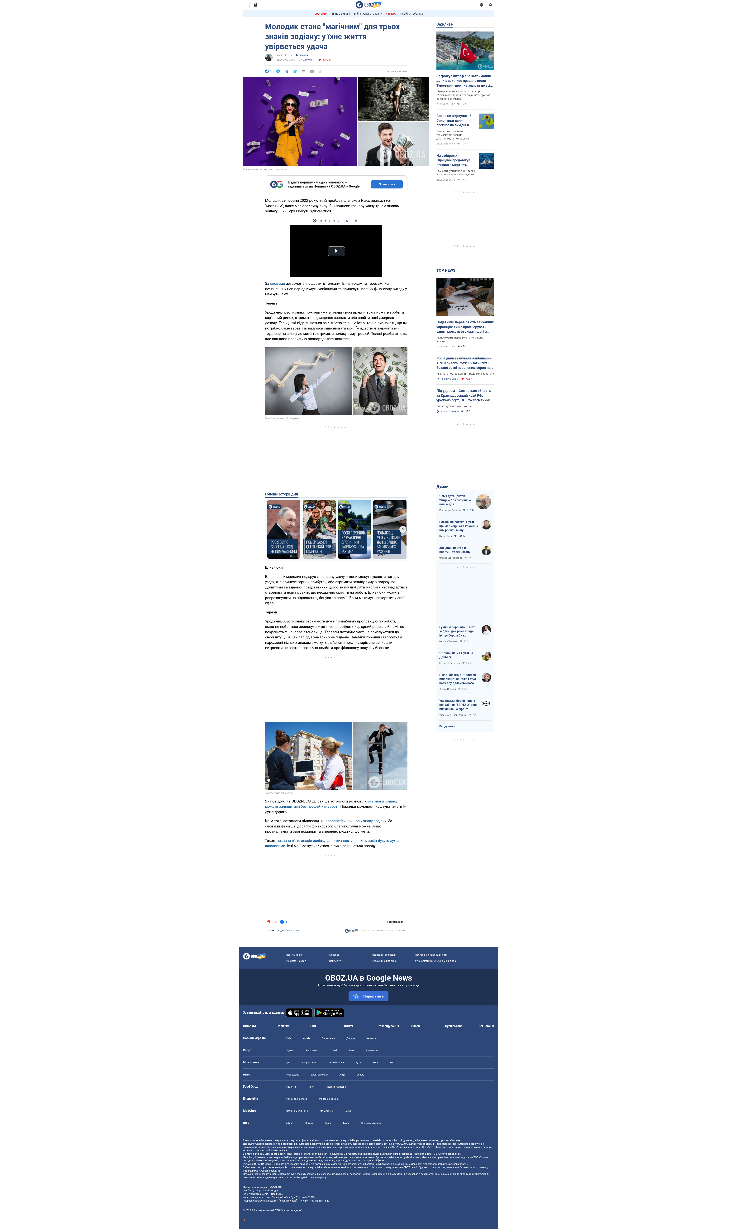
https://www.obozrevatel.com (369, 1140)
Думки (442, 486)
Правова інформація (384, 954)
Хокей (333, 1050)
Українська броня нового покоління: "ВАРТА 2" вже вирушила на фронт (458, 705)
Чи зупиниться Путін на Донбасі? (456, 655)
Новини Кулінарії (336, 1086)
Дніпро (350, 1038)
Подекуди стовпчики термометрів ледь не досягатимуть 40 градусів (452, 135)
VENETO (391, 13)
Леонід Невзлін (447, 689)
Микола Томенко (448, 641)
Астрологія (302, 55)
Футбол (290, 1050)
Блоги (415, 1026)
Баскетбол (312, 1050)
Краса (328, 1123)
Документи (335, 960)
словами (277, 283)
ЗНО (375, 1062)
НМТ (392, 1062)
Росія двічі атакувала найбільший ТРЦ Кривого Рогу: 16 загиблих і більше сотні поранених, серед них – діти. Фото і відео (464, 363)
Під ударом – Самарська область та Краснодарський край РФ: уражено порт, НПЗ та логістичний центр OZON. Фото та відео (464, 395)
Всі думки (446, 726)
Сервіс (360, 1074)
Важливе (444, 24)
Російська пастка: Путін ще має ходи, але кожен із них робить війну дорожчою (458, 526)
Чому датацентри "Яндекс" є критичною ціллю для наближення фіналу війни (455, 500)
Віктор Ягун (445, 536)
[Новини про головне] (351, 931)
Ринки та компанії (296, 1098)
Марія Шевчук (284, 55)
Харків (306, 1038)
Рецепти (291, 1086)
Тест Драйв (292, 1074)
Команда (334, 954)
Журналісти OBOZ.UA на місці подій (436, 960)
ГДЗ (288, 1062)
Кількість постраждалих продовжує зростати (465, 373)
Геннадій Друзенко (449, 663)
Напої (311, 1086)
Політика (283, 1026)
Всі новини (486, 1026)
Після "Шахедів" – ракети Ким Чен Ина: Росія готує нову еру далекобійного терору (457, 679)
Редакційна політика (289, 930)
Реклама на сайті (296, 960)
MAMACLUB (326, 1111)
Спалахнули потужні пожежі (454, 406)
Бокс (351, 1050)
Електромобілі (319, 1074)
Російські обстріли (412, 13)
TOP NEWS (445, 270)
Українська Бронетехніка (453, 715)
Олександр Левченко (450, 558)
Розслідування (388, 1026)
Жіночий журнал (371, 1123)
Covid (348, 1111)
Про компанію (294, 954)
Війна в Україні (340, 13)
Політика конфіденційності (431, 954)
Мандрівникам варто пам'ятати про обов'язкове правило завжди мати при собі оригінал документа (463, 95)
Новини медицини (297, 1111)
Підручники (309, 1062)
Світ (313, 1026)
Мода (346, 1123)
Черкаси (371, 1038)
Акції (342, 1074)
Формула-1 (372, 1050)
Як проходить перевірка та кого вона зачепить (459, 339)
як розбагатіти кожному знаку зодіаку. (354, 821)
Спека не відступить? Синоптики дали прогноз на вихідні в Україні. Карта (453, 121)
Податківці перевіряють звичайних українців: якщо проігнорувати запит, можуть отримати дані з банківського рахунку (465, 327)
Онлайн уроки (336, 1062)
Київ (288, 1038)
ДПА (358, 1062)
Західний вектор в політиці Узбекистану (454, 550)
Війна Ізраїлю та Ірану (368, 13)
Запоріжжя (328, 1038)
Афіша (289, 1123)
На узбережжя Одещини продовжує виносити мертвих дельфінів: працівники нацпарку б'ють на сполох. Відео (454, 160)
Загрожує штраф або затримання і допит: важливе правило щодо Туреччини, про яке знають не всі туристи (464, 81)
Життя (349, 1026)
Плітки (309, 1123)
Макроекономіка (329, 1098)
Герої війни (320, 13)
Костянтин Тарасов (450, 510)
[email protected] (288, 1200)
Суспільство (454, 1026)
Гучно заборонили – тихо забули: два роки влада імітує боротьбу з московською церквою (457, 631)
